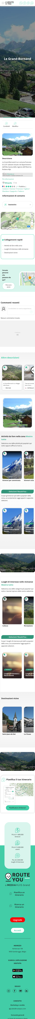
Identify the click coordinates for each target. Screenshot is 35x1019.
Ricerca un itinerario (19, 905)
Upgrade (17, 919)
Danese (12, 189)
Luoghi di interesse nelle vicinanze (16, 249)
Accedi (17, 930)
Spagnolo (13, 191)
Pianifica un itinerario (19, 893)
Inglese (26, 189)
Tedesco (21, 191)
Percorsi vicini (8, 286)
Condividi (6, 126)
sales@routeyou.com (18, 1009)
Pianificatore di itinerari (17, 808)
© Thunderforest (16, 229)
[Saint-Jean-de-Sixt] (12, 720)
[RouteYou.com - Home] (9, 3)
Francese (19, 189)
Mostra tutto (7, 585)
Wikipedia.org (10, 174)
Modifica (15, 126)
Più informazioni (8, 179)
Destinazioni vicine (10, 253)
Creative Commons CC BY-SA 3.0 (16, 571)
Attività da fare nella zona (13, 246)
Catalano (5, 189)
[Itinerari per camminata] (12, 465)
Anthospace (8, 114)
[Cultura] (12, 610)
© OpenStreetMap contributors (27, 229)
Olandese (5, 191)
